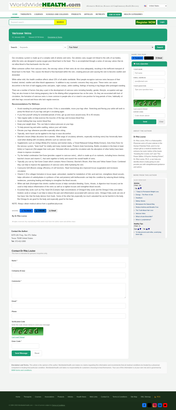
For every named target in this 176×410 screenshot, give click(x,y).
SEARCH (60, 22)
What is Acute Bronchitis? (144, 216)
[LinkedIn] (160, 405)
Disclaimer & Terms (55, 37)
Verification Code (18, 322)
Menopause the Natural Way (145, 204)
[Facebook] (144, 405)
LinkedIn (41, 211)
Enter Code (138, 112)
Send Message (21, 353)
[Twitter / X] (149, 405)
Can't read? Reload (18, 337)
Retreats (100, 14)
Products (76, 14)
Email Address (140, 77)
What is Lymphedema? (143, 219)
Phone (14, 311)
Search (160, 47)
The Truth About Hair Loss (144, 210)
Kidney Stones (140, 201)
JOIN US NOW (114, 15)
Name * (14, 261)
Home (14, 14)
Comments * (16, 281)
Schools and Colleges (57, 14)
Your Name (138, 69)
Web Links (93, 397)
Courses (38, 14)
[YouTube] (165, 405)
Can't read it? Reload (140, 109)
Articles (88, 14)
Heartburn (139, 198)
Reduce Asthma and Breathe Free (147, 207)
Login (162, 22)
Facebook (27, 211)
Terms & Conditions (120, 397)
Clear (161, 122)
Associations (49, 397)
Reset (37, 353)
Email (53, 211)
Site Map (134, 397)
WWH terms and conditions (21, 370)
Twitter (150, 58)
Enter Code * (17, 341)
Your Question (140, 86)
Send (145, 122)
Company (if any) (18, 271)
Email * (14, 301)
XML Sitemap (146, 397)
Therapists (25, 14)
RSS (158, 397)
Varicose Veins (140, 213)
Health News (81, 397)
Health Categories (133, 14)
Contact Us (105, 397)
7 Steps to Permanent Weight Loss (147, 191)
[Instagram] (155, 405)
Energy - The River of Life (144, 194)
